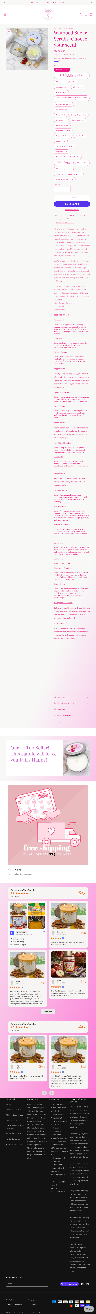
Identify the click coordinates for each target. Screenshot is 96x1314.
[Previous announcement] (4, 2)
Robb (18, 981)
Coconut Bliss (61, 87)
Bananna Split (62, 70)
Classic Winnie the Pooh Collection (15, 1126)
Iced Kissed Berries (63, 104)
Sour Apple (60, 141)
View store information (65, 222)
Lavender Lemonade (65, 110)
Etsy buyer (61, 932)
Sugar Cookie (61, 151)
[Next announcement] (91, 2)
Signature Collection (13, 1110)
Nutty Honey (61, 120)
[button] (4, 14)
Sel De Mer (80, 136)
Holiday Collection (13, 1139)
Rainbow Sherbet (63, 131)
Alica (59, 981)
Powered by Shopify (34, 1313)
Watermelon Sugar (63, 169)
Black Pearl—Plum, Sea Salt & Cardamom (71, 76)
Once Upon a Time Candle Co (19, 1313)
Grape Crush (61, 92)
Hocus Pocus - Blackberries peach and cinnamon (72, 98)
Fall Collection (11, 1120)
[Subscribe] (45, 1284)
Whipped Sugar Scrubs (14, 1115)
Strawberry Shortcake (65, 146)
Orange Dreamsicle (78, 115)
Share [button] (59, 722)
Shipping (57, 54)
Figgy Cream (78, 87)
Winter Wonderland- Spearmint (68, 174)
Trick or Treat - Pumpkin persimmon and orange (71, 163)
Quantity (57, 185)
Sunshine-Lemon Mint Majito (67, 157)
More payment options (72, 209)
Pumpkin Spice (62, 125)
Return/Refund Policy (14, 1144)
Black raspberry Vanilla (65, 82)
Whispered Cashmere (64, 179)
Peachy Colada (78, 120)
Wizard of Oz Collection (15, 1134)
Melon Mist (60, 115)
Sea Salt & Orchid (63, 136)
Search (8, 1104)
